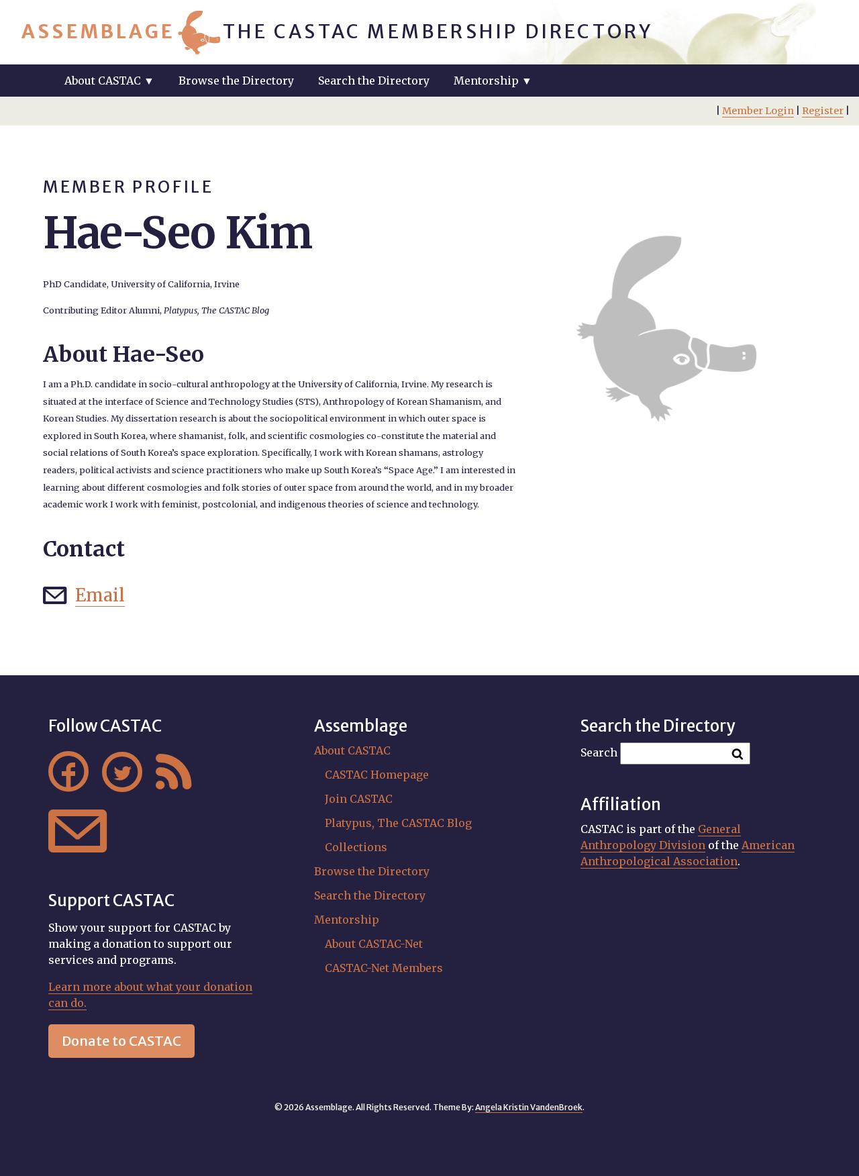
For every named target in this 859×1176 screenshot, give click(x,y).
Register (823, 111)
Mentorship (346, 919)
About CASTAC (352, 750)
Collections (356, 847)
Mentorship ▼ (493, 80)
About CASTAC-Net (374, 943)
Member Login (758, 111)
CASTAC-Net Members (384, 968)
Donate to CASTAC (121, 1040)
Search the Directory (374, 80)
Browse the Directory (236, 80)
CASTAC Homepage (377, 774)
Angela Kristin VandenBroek (529, 1107)
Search (598, 752)
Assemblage (98, 31)
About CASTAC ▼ (109, 80)
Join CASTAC (359, 798)
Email (100, 595)
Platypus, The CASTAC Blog (398, 823)
